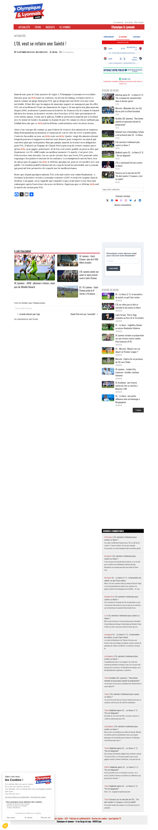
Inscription (129, 22)
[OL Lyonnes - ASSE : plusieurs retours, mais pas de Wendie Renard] (34, 279)
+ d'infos (138, 410)
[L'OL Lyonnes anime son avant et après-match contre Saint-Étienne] (67, 281)
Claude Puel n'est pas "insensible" (83, 314)
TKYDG (38, 27)
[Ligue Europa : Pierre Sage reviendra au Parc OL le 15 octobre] (108, 317)
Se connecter (118, 22)
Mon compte (139, 22)
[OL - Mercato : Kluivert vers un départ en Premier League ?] (108, 351)
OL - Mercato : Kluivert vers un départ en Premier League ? (127, 350)
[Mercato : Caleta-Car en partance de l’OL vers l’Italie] (108, 361)
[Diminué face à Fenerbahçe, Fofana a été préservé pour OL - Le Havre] (108, 134)
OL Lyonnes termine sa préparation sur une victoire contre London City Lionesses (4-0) (129, 338)
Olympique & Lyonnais (123, 27)
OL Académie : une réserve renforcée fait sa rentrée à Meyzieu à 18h (126, 385)
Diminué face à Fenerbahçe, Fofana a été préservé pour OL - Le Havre (129, 133)
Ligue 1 (31, 303)
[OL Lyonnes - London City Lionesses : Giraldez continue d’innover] (108, 371)
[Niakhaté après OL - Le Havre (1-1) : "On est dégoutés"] (108, 154)
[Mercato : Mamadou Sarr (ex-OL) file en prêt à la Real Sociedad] (108, 110)
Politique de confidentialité (79, 818)
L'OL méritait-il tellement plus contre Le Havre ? (127, 144)
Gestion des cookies (99, 818)
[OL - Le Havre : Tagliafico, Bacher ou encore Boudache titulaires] (108, 327)
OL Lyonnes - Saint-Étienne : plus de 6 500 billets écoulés (88, 259)
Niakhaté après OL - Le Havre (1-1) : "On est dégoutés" (129, 154)
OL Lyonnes (64, 27)
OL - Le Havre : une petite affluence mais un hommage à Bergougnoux (127, 399)
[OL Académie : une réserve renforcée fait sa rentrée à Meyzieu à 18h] (108, 385)
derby (33, 97)
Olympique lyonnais (39, 303)
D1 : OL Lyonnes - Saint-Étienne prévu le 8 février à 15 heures (89, 290)
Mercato (50, 27)
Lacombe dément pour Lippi (29, 314)
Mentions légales (56, 818)
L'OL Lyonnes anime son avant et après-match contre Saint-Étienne (89, 275)
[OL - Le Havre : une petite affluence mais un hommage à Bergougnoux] (108, 398)
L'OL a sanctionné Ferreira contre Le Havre (128, 164)
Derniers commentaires (122, 204)
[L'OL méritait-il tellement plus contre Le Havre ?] (108, 144)
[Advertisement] (57, 73)
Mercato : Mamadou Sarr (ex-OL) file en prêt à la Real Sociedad (128, 110)
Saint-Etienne (26, 308)
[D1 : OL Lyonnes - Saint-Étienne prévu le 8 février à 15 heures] (67, 296)
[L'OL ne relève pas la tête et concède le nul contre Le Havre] (108, 307)
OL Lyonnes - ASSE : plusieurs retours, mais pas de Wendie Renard (34, 285)
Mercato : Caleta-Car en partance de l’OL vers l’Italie (129, 360)
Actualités (24, 27)
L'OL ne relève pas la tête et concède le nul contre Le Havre (128, 306)
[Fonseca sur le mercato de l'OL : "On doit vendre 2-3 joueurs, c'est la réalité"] (108, 175)
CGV (66, 818)
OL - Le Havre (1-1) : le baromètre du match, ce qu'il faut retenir (128, 296)
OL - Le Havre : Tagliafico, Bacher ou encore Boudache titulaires (128, 327)
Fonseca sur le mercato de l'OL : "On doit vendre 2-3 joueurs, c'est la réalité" (128, 176)
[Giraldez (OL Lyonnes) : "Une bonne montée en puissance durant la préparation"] (108, 120)
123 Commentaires (68, 52)
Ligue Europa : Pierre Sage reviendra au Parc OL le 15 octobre (129, 316)
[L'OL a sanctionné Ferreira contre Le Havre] (108, 165)
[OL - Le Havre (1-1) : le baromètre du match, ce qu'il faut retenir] (108, 296)
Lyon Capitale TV (115, 818)
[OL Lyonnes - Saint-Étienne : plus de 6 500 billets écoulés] (67, 265)
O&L (56, 52)
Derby (17, 308)
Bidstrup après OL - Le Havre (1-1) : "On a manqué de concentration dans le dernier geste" (129, 98)
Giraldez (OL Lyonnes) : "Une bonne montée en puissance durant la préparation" (129, 121)
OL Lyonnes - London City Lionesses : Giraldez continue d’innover (127, 372)
